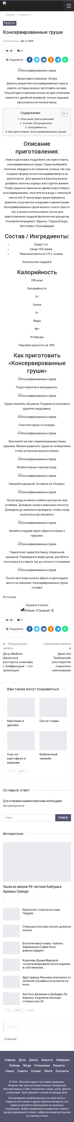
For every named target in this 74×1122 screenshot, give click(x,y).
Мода (27, 1065)
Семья (9, 1071)
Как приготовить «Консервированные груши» (37, 131)
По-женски (11, 1039)
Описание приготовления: (37, 119)
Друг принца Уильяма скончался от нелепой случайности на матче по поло (46, 981)
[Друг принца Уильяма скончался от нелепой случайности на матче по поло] (11, 982)
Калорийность (37, 127)
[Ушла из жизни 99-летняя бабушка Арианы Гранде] (37, 862)
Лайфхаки (62, 1060)
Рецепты (9, 23)
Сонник (36, 1071)
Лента (48, 1071)
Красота (47, 1060)
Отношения (42, 1065)
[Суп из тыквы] (53, 707)
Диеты (33, 1060)
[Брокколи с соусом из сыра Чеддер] (11, 914)
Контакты (62, 1071)
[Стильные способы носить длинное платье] (11, 931)
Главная (10, 1060)
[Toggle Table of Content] (62, 113)
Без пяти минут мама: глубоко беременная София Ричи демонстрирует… (42, 947)
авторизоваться (13, 805)
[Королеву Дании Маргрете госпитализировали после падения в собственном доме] (11, 965)
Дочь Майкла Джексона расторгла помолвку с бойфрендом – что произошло (18, 662)
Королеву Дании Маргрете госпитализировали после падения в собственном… (46, 964)
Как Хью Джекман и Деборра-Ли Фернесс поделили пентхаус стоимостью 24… (44, 998)
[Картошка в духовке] (21, 707)
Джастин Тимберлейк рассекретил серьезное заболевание (61, 662)
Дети (22, 1060)
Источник (9, 597)
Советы (22, 1071)
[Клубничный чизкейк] (53, 741)
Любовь (14, 1065)
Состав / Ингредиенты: (37, 123)
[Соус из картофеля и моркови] (21, 741)
